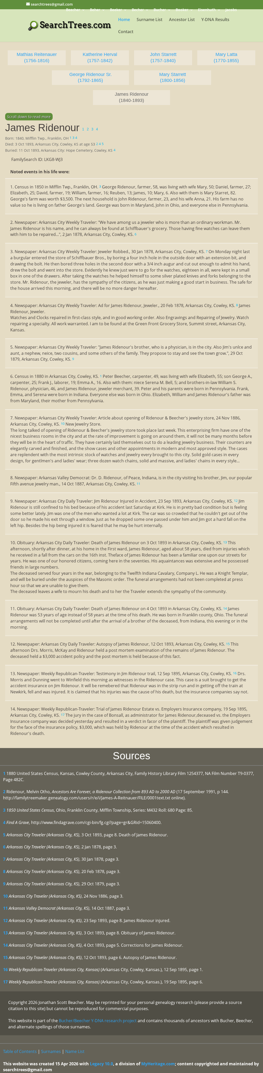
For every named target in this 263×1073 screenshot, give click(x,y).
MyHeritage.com (158, 1064)
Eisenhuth (207, 10)
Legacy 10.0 (101, 1064)
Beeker (116, 10)
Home (124, 20)
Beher (95, 10)
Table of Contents (20, 1051)
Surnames (51, 1051)
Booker (182, 10)
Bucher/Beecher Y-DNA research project (98, 1020)
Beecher (73, 10)
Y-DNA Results (215, 20)
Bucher (160, 10)
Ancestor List (182, 20)
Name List (74, 1051)
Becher (138, 10)
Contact (125, 32)
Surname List (149, 20)
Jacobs (231, 10)
